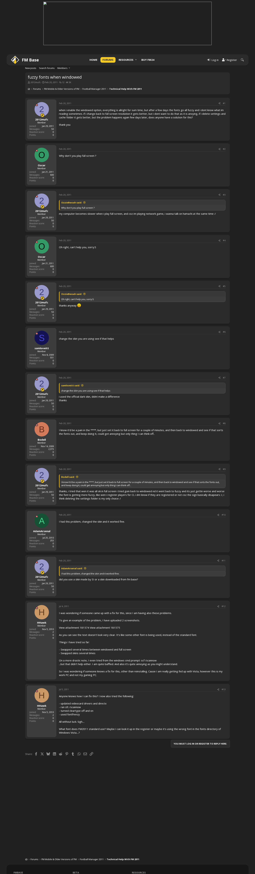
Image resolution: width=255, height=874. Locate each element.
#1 (224, 103)
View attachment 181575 (105, 627)
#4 (224, 240)
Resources (126, 59)
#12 (224, 606)
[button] (136, 59)
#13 (224, 689)
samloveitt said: (70, 385)
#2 (224, 149)
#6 (224, 331)
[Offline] (37, 105)
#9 (224, 469)
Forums (108, 59)
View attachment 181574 (74, 627)
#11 (224, 560)
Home (93, 59)
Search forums (47, 68)
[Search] (242, 59)
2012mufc (36, 82)
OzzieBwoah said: (71, 202)
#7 (224, 377)
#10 (224, 514)
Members (62, 68)
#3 (224, 194)
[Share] (219, 104)
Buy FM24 (147, 59)
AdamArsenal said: (72, 568)
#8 (224, 423)
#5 (224, 286)
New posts (30, 68)
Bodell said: (68, 476)
